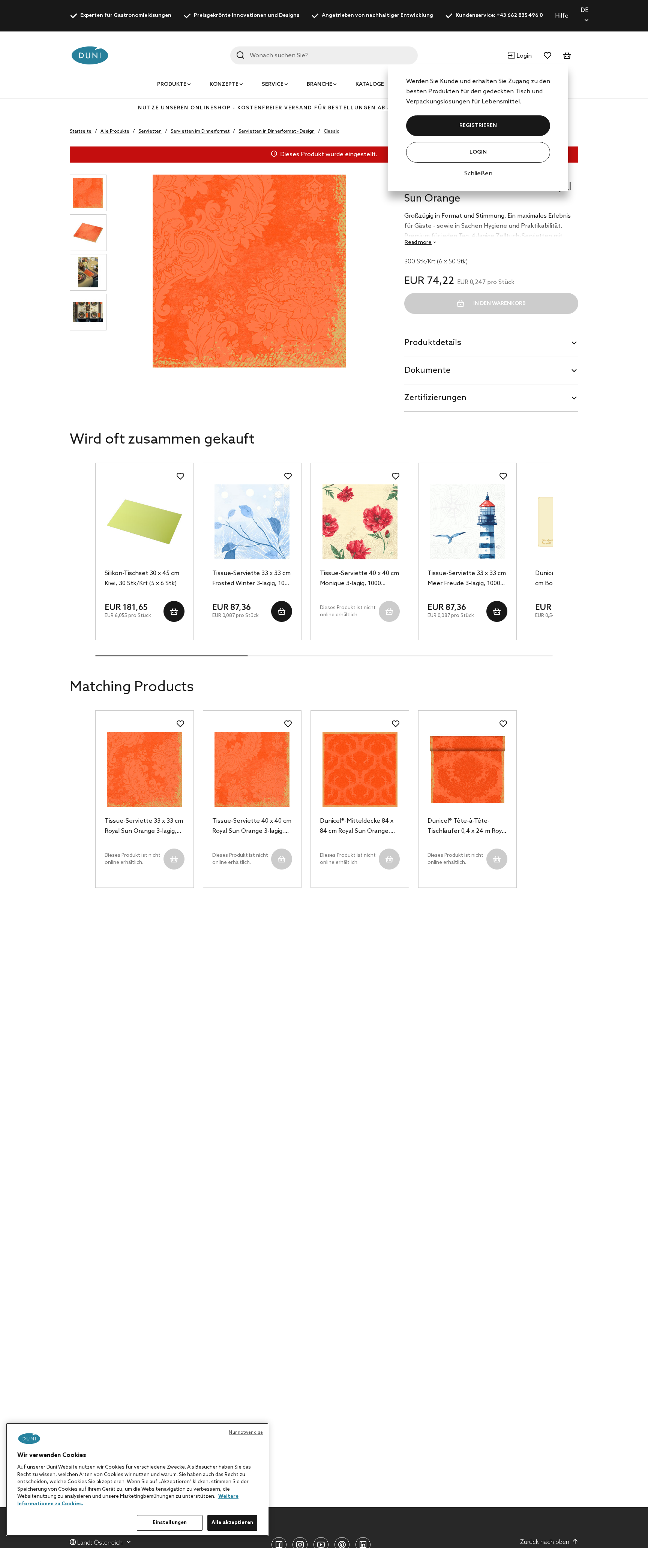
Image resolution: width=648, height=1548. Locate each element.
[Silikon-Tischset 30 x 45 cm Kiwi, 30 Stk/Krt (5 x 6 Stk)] (144, 521)
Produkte (171, 84)
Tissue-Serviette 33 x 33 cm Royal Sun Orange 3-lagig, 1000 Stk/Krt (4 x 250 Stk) (144, 826)
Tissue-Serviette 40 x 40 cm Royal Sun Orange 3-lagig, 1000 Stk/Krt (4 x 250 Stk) (251, 826)
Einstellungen (170, 1523)
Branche (319, 84)
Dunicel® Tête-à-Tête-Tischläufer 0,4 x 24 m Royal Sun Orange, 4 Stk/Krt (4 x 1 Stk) (467, 826)
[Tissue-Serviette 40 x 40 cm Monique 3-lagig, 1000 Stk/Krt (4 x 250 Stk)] (360, 521)
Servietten (150, 131)
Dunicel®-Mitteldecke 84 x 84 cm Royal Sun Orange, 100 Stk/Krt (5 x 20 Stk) (356, 826)
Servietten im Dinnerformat (200, 131)
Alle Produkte (114, 131)
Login (478, 152)
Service (273, 84)
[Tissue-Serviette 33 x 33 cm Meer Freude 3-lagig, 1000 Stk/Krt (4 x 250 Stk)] (467, 521)
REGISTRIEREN (478, 126)
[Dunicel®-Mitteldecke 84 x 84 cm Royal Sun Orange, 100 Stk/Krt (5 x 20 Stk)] (360, 769)
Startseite (81, 131)
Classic (331, 131)
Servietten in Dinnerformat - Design (276, 131)
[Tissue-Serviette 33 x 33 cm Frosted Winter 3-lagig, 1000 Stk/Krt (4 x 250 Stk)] (252, 521)
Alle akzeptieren (232, 1523)
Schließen (478, 173)
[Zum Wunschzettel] (547, 55)
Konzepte (224, 84)
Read (418, 242)
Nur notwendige (246, 1432)
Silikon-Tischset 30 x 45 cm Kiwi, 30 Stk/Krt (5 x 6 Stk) (142, 578)
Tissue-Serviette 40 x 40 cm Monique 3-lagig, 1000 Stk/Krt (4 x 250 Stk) (359, 579)
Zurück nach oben (544, 1542)
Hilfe (561, 15)
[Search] (240, 55)
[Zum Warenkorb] (567, 55)
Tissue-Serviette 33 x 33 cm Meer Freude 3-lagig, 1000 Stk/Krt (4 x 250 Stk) (467, 579)
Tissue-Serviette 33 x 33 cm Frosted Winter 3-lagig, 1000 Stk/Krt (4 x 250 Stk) (251, 579)
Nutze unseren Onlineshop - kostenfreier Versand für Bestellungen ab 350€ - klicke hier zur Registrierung (324, 108)
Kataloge (370, 84)
